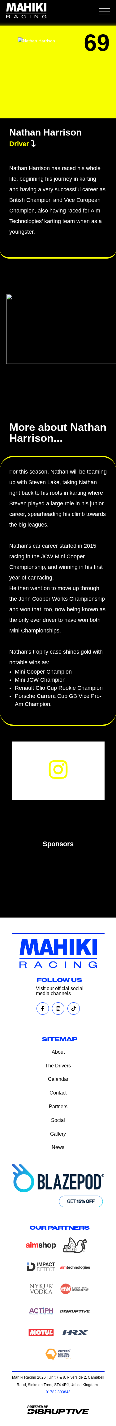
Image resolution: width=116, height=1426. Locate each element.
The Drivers (58, 1065)
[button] (105, 12)
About (58, 1052)
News (58, 1147)
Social (58, 1120)
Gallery (58, 1134)
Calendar (58, 1079)
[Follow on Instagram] (58, 769)
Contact (58, 1092)
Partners (58, 1106)
